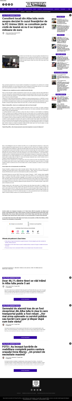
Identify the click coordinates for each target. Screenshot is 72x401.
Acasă (8, 9)
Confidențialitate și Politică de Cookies (42, 11)
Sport (34, 9)
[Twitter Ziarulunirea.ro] (34, 390)
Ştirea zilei (20, 9)
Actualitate (13, 9)
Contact (23, 11)
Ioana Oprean (9, 287)
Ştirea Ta (40, 9)
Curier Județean (28, 9)
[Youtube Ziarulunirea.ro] (40, 390)
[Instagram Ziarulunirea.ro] (37, 390)
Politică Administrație (48, 9)
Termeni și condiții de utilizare (29, 393)
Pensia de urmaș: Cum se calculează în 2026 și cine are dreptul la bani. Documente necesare (23, 247)
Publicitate (28, 11)
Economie (63, 9)
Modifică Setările (3, 0)
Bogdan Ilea (9, 325)
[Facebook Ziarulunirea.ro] (31, 390)
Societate (57, 9)
